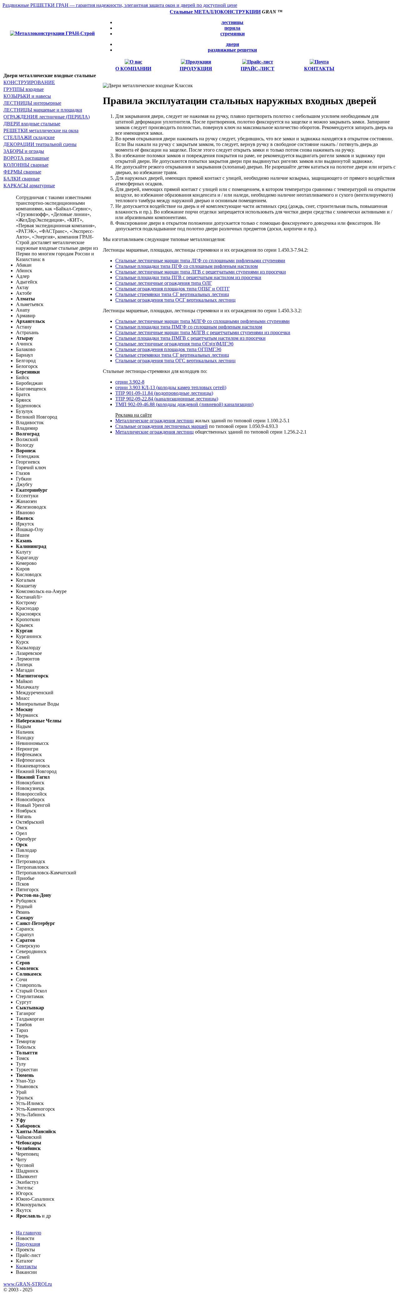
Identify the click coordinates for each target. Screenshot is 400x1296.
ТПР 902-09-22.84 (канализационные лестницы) (166, 398)
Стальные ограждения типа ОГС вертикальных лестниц (175, 360)
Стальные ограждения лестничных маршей (161, 426)
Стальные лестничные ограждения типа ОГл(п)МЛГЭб (174, 343)
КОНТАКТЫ (319, 68)
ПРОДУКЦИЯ (196, 68)
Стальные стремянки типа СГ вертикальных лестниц (172, 294)
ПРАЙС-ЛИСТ (257, 68)
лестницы (232, 22)
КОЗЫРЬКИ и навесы (27, 96)
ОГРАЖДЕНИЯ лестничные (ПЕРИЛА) (46, 116)
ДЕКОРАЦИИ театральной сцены (40, 144)
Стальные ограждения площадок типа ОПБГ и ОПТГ (172, 288)
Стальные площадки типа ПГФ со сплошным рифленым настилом (186, 266)
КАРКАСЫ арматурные (29, 185)
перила (232, 28)
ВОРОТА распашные (26, 158)
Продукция (28, 1244)
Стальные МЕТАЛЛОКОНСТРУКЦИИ (215, 11)
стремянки (232, 33)
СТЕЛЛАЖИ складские (29, 137)
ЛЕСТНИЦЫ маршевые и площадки (42, 110)
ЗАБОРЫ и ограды (23, 151)
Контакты (26, 1266)
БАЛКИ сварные (21, 178)
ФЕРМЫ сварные (22, 171)
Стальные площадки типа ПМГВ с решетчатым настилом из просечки (190, 338)
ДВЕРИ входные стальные (31, 123)
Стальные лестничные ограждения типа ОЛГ (163, 283)
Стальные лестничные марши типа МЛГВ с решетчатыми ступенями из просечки (202, 332)
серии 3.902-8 (129, 381)
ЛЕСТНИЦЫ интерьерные (32, 103)
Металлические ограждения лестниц (154, 420)
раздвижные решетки (232, 50)
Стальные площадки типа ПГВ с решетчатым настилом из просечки (188, 277)
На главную (28, 1232)
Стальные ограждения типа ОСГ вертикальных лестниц (175, 300)
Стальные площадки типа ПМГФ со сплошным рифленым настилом (188, 326)
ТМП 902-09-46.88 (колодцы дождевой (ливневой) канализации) (184, 404)
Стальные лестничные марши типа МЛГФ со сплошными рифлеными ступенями (202, 321)
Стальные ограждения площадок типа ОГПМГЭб (168, 349)
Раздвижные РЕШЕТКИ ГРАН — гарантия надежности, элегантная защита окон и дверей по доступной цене (119, 5)
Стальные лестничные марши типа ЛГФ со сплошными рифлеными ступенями (200, 260)
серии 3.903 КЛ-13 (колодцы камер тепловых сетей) (170, 387)
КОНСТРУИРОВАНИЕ (29, 82)
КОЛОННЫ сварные (25, 165)
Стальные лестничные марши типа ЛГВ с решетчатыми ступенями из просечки (200, 271)
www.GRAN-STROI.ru (27, 1284)
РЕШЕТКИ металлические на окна (40, 130)
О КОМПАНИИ (133, 68)
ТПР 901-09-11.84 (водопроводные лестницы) (164, 393)
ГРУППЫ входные (23, 89)
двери (232, 44)
